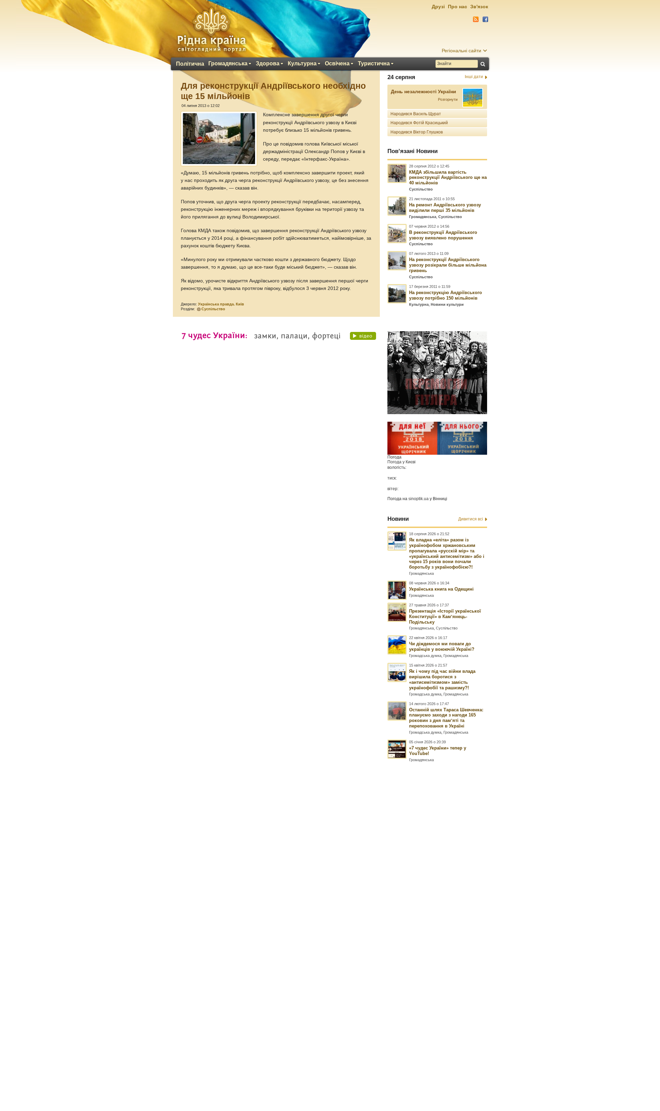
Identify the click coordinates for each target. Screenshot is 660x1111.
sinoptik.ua (418, 498)
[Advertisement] (330, 923)
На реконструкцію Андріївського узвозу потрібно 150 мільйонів (445, 295)
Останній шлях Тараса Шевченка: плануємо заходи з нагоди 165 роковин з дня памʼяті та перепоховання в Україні (446, 718)
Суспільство (213, 309)
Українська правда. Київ (221, 304)
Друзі (438, 6)
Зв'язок (479, 6)
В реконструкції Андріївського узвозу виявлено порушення (443, 235)
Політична (190, 64)
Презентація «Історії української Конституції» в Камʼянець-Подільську (445, 616)
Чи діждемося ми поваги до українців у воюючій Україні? (441, 646)
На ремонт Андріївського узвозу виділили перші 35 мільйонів (445, 207)
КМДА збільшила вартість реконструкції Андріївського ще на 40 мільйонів (448, 178)
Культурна (302, 63)
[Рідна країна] (211, 29)
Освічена (337, 63)
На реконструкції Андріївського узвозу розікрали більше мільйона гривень (447, 265)
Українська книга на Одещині (441, 589)
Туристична (374, 63)
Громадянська (228, 63)
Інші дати (474, 76)
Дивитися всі (470, 519)
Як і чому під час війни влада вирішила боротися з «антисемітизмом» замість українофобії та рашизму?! (442, 679)
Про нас (457, 6)
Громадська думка (425, 656)
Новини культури (447, 304)
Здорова (267, 63)
